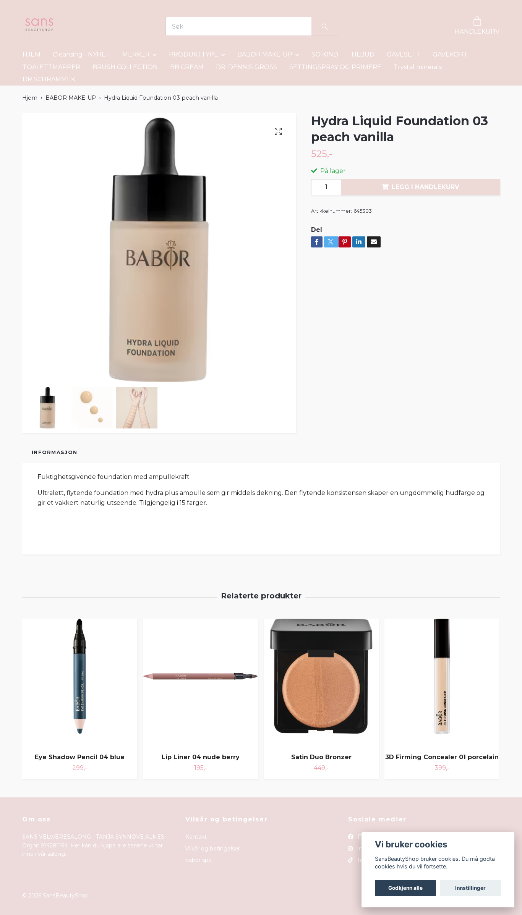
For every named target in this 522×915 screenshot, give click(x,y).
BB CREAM (187, 67)
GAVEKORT (450, 54)
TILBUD (362, 54)
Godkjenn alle (405, 888)
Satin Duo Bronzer (321, 757)
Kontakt (196, 836)
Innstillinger (470, 888)
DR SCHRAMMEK (49, 79)
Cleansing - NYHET (81, 54)
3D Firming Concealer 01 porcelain (442, 757)
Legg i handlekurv (425, 187)
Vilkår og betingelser (212, 848)
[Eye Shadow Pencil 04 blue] (79, 683)
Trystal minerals (418, 67)
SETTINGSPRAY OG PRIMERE (335, 67)
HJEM (32, 54)
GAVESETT (403, 54)
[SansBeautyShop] (39, 26)
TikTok (364, 860)
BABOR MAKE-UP (264, 54)
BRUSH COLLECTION (125, 67)
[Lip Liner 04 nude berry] (200, 683)
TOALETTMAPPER (51, 67)
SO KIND (324, 54)
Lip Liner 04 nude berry (201, 757)
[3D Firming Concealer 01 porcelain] (441, 683)
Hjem (29, 97)
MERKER (136, 54)
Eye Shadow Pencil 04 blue (80, 757)
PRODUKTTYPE (193, 54)
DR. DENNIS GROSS (246, 67)
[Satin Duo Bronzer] (321, 683)
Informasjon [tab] (54, 452)
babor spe (198, 860)
